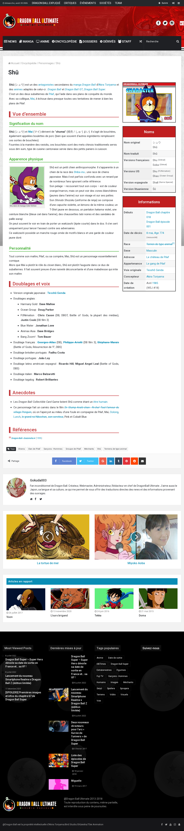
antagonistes (46, 84)
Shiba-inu (79, 172)
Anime (44, 41)
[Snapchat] (179, 825)
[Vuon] (25, 599)
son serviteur (55, 416)
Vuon (9, 617)
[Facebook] (162, 825)
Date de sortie (115, 658)
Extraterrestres (104, 670)
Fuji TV (100, 676)
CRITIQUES (70, 3)
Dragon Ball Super (94, 89)
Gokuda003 (38, 480)
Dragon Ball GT (74, 89)
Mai (30, 131)
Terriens (101, 694)
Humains (101, 682)
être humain (100, 401)
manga (77, 84)
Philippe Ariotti (72, 342)
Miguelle (76, 780)
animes (18, 89)
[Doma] (158, 598)
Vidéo (113, 694)
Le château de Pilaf (157, 257)
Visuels (124, 694)
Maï (32, 98)
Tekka (98, 615)
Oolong (114, 412)
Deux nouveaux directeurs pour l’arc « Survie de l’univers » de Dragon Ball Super (80, 733)
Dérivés (109, 41)
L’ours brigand (59, 615)
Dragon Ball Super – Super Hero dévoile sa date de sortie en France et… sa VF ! (79, 667)
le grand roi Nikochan (34, 416)
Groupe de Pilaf (73, 449)
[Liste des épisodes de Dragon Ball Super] (58, 760)
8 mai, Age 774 (155, 233)
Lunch (17, 416)
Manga (28, 41)
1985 (155, 283)
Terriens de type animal (115, 449)
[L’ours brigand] (70, 598)
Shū (99, 449)
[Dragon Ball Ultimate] (31, 21)
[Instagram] (175, 825)
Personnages (46, 63)
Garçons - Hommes (53, 449)
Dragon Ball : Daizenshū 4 (23, 438)
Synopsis (124, 688)
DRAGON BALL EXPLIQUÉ (46, 3)
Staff (126, 41)
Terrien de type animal (159, 244)
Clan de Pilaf (34, 449)
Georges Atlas (46, 342)
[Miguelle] (58, 784)
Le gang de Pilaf (155, 263)
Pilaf (51, 94)
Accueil (15, 63)
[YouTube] (170, 825)
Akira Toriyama (107, 84)
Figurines (121, 670)
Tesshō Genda (155, 270)
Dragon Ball (89, 84)
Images (114, 682)
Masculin (151, 250)
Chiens (21, 449)
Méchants (89, 449)
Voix (99, 700)
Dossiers (89, 41)
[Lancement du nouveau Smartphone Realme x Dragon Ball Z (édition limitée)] (58, 694)
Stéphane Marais (108, 342)
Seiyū (99, 688)
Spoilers (111, 688)
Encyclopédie (66, 41)
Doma (142, 615)
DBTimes (101, 664)
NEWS (12, 41)
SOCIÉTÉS (105, 3)
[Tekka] (114, 598)
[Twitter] (166, 825)
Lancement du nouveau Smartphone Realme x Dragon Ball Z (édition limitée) (79, 700)
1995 (39, 438)
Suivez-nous (150, 648)
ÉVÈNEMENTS (88, 3)
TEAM (118, 3)
